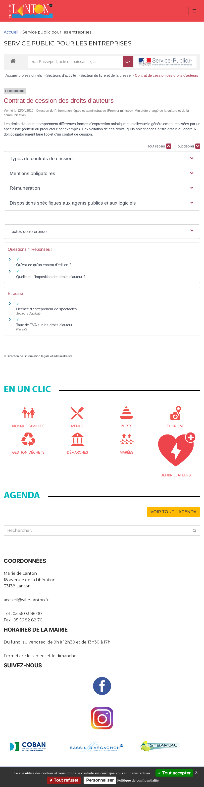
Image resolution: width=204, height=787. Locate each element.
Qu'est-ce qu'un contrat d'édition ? (43, 265)
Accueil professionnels (24, 75)
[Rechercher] (194, 530)
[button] (102, 158)
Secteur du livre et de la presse (106, 75)
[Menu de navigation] (194, 11)
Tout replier (157, 146)
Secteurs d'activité (61, 75)
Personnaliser (100, 780)
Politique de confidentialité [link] (138, 780)
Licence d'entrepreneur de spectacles (46, 309)
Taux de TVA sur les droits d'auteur (44, 325)
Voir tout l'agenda (174, 511)
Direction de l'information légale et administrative (39, 356)
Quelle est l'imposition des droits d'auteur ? (50, 277)
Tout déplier (185, 146)
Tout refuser (65, 780)
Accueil (11, 32)
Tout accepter (176, 773)
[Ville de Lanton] (33, 10)
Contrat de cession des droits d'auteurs (166, 75)
